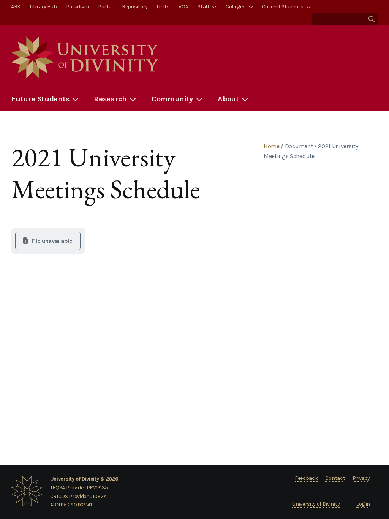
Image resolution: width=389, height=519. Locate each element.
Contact (335, 478)
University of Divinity (316, 504)
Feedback (306, 478)
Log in (363, 504)
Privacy (361, 478)
